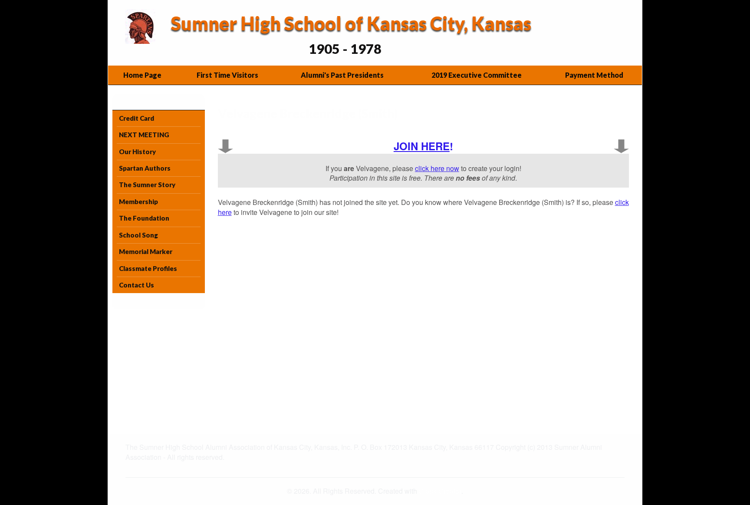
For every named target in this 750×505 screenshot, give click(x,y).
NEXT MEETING (144, 135)
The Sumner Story (147, 184)
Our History (137, 151)
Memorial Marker (145, 251)
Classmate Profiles (148, 268)
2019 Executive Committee (476, 75)
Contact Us (136, 285)
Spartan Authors (145, 168)
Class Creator (440, 491)
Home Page (142, 75)
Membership (138, 201)
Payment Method (594, 75)
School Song (138, 235)
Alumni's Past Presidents (342, 75)
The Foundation (144, 218)
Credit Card (136, 118)
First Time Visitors (227, 75)
